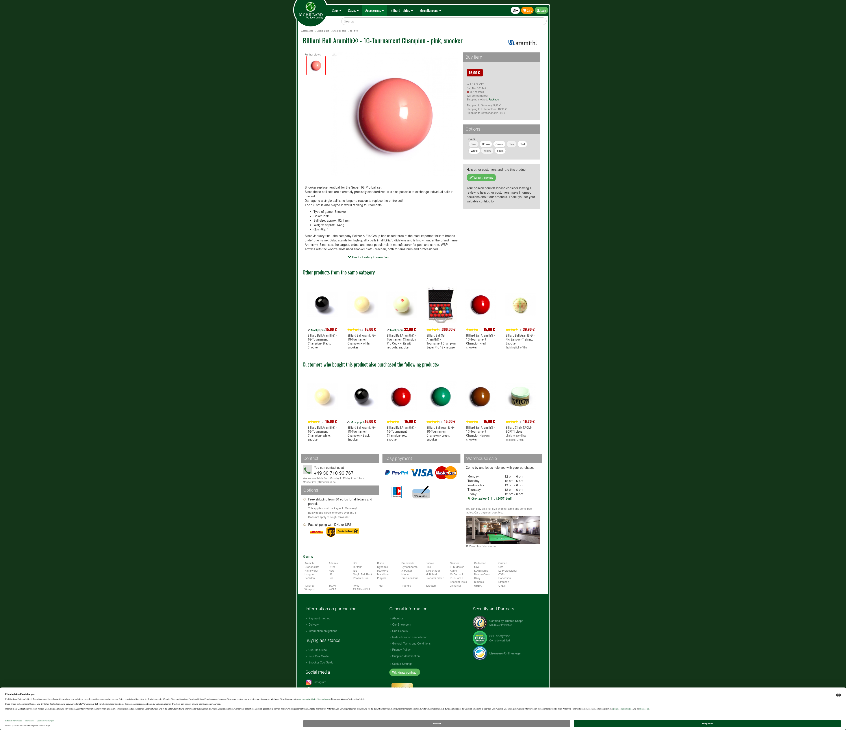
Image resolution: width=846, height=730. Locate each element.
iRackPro (382, 570)
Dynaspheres (409, 567)
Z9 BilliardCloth (362, 589)
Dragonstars (311, 567)
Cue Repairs (400, 631)
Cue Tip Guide (317, 650)
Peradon (309, 578)
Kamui (454, 570)
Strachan (503, 582)
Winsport (309, 589)
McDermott (456, 574)
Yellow (487, 150)
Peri (331, 578)
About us (398, 618)
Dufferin (357, 567)
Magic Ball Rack (362, 574)
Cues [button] (335, 10)
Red (522, 144)
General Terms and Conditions (411, 643)
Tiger (380, 585)
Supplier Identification (406, 656)
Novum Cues (482, 574)
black (500, 150)
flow (476, 567)
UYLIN (502, 585)
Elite (428, 567)
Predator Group (435, 578)
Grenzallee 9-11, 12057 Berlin (492, 498)
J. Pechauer (433, 570)
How (331, 570)
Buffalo (430, 563)
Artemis (333, 563)
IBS (355, 570)
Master (405, 574)
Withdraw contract (404, 672)
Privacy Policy (401, 649)
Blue (473, 144)
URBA (478, 585)
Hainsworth (311, 570)
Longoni (309, 574)
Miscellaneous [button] (429, 10)
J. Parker (406, 570)
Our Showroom (401, 624)
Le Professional (507, 570)
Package (493, 99)
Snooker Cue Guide (320, 662)
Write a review (483, 177)
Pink (511, 144)
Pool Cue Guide (318, 656)
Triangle (406, 585)
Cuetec (502, 563)
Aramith (309, 563)
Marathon (383, 574)
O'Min (501, 574)
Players (381, 578)
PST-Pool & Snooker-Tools (458, 580)
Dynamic (382, 567)
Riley (477, 578)
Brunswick (407, 563)
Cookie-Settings (402, 663)
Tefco (356, 585)
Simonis (479, 582)
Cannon (455, 563)
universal (455, 585)
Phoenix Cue (361, 578)
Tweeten (431, 585)
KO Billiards (481, 570)
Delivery (313, 624)
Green (499, 144)
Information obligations (322, 631)
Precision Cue (409, 578)
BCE (355, 563)
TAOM (332, 585)
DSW (332, 567)
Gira (500, 567)
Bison (380, 563)
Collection (480, 563)
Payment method (319, 618)
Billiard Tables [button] (400, 10)
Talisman (309, 585)
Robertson (504, 578)
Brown (486, 144)
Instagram (319, 682)
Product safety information (370, 257)
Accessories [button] (373, 10)
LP (330, 574)
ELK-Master (457, 567)
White (474, 150)
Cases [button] (352, 10)
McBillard (431, 574)
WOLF (332, 589)
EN (514, 10)
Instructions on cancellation (409, 637)
